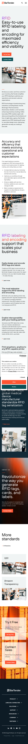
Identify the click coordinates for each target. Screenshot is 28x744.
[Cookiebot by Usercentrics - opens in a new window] (19, 356)
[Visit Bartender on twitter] (14, 728)
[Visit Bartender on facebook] (11, 728)
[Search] (22, 3)
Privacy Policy (12, 371)
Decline (14, 386)
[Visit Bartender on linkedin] (8, 728)
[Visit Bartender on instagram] (19, 728)
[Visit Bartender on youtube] (17, 728)
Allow (14, 382)
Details (23, 377)
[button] (14, 699)
